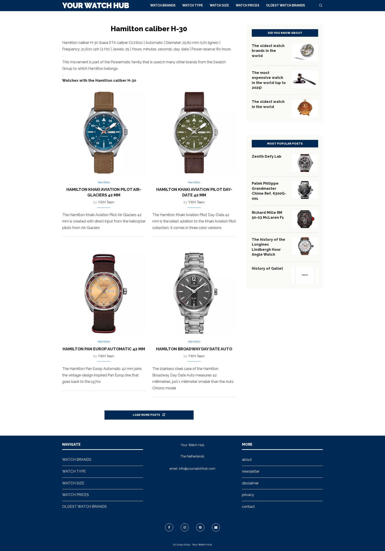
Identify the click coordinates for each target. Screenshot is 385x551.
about (247, 459)
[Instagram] (185, 527)
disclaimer (250, 483)
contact (248, 506)
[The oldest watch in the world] (304, 108)
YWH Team (106, 202)
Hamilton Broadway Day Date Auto (194, 349)
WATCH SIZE (219, 5)
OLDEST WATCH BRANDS (285, 5)
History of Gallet (267, 268)
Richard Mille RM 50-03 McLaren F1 (268, 215)
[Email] (216, 527)
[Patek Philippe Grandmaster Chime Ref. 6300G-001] (304, 190)
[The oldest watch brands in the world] (304, 52)
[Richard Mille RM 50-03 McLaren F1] (304, 219)
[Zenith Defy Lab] (304, 163)
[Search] (320, 5)
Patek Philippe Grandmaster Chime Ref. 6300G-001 (269, 190)
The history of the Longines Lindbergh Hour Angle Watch (268, 247)
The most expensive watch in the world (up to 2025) (269, 80)
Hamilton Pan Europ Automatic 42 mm (104, 349)
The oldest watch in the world (268, 104)
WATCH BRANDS (163, 5)
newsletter (250, 471)
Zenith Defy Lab (266, 156)
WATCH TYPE (192, 5)
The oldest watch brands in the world (268, 51)
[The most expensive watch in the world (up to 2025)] (304, 79)
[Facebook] (169, 527)
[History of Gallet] (304, 275)
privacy (248, 495)
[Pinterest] (200, 527)
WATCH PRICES (247, 5)
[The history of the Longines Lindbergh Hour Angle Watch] (304, 246)
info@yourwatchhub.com (197, 468)
